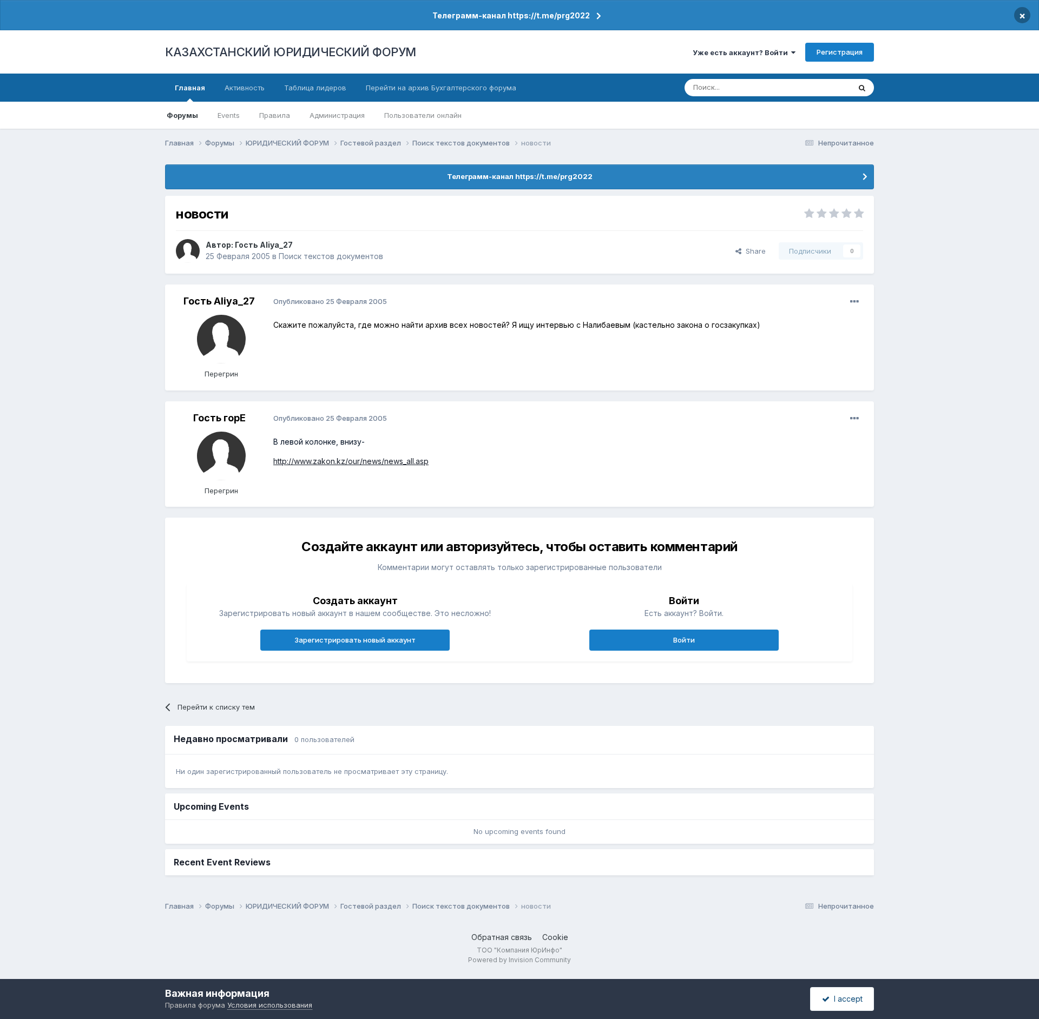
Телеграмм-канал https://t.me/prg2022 (511, 15)
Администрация (337, 115)
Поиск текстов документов (331, 256)
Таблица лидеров (315, 87)
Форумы (182, 115)
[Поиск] (862, 87)
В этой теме (816, 87)
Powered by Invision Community (519, 960)
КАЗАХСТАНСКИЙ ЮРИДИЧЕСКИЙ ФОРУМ (290, 52)
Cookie (555, 937)
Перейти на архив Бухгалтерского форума (441, 87)
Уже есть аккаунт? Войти (742, 52)
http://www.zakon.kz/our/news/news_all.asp (351, 461)
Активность (245, 87)
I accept (846, 998)
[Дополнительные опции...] (854, 301)
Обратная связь (501, 937)
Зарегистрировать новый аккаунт (355, 640)
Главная (190, 87)
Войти (684, 640)
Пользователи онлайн (423, 115)
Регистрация (840, 52)
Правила (274, 115)
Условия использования (269, 1005)
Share (753, 251)
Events (229, 115)
